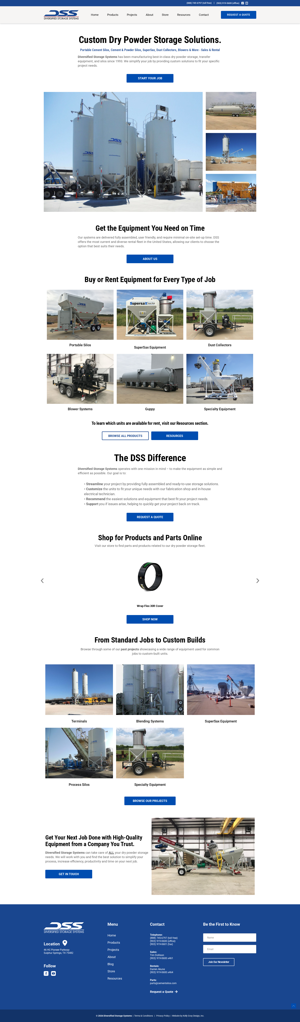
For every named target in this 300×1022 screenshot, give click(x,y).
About (149, 14)
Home (95, 14)
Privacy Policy (163, 1016)
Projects (132, 14)
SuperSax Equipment (150, 347)
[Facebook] (242, 3)
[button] (42, 581)
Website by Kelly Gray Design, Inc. (188, 1016)
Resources (183, 14)
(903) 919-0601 (158, 944)
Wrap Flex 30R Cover (150, 606)
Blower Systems (80, 409)
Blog (111, 964)
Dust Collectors (220, 345)
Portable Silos (80, 345)
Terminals (79, 721)
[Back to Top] (293, 1005)
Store (165, 14)
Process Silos (79, 785)
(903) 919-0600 (224, 3)
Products (112, 14)
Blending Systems (150, 721)
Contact (204, 14)
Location (52, 944)
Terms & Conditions (143, 1016)
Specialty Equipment (219, 409)
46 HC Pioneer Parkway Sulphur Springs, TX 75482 (58, 951)
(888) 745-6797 (194, 3)
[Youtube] (53, 973)
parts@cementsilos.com (163, 983)
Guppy (150, 409)
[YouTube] (246, 3)
